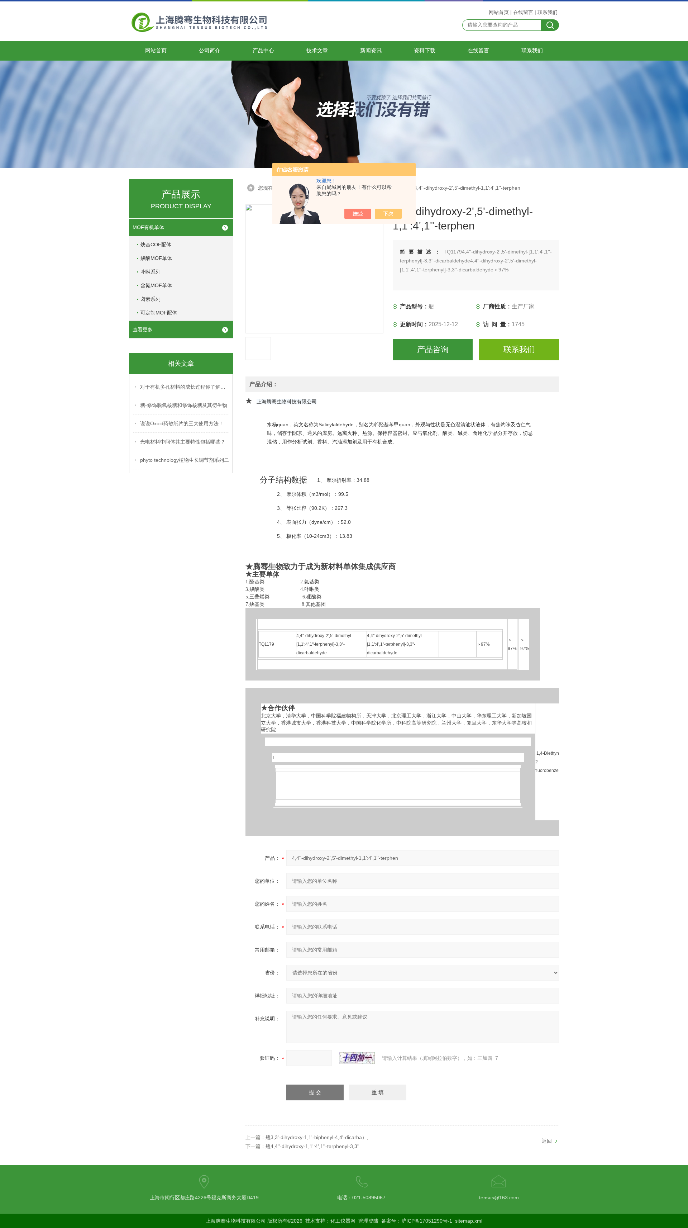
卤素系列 (150, 299)
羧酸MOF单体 (156, 258)
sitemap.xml (468, 1221)
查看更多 (143, 329)
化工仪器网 (342, 1221)
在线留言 (523, 12)
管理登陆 (368, 1221)
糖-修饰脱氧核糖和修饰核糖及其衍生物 (183, 405)
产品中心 (263, 50)
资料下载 (424, 50)
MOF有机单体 (148, 227)
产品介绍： (263, 384)
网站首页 (499, 12)
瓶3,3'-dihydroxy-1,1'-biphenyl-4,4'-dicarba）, (317, 1137)
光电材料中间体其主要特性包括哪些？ (182, 442)
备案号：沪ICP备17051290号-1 (416, 1221)
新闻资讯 (371, 50)
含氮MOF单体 (156, 285)
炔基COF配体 (155, 244)
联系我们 (548, 12)
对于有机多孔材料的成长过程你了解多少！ (185, 387)
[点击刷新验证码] (357, 1058)
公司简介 (209, 50)
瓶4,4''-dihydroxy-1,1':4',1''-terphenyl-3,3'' (312, 1146)
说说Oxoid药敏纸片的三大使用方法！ (182, 423)
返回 (547, 1141)
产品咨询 (433, 349)
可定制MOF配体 (158, 313)
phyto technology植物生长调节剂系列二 (184, 460)
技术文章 (317, 50)
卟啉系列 (150, 272)
